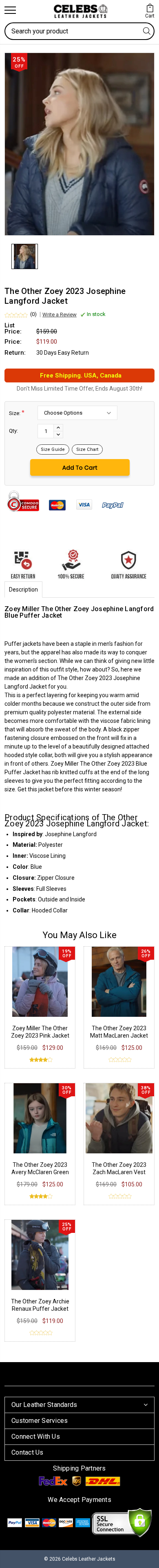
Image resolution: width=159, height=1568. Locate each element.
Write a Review (59, 314)
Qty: (13, 430)
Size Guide (53, 449)
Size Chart (87, 449)
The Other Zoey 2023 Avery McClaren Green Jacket (40, 1172)
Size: (16, 413)
